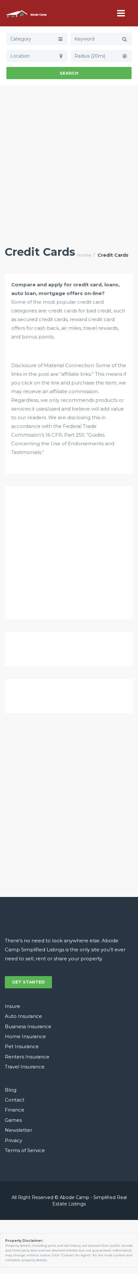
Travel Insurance (25, 1067)
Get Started (28, 981)
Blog (10, 1090)
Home (84, 255)
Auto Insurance (23, 1016)
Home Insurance (25, 1036)
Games (13, 1120)
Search (69, 73)
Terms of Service (25, 1150)
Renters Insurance (27, 1057)
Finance (14, 1110)
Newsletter (18, 1130)
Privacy (13, 1140)
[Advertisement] (69, 158)
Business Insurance (28, 1026)
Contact (14, 1100)
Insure (12, 1006)
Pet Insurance (22, 1046)
